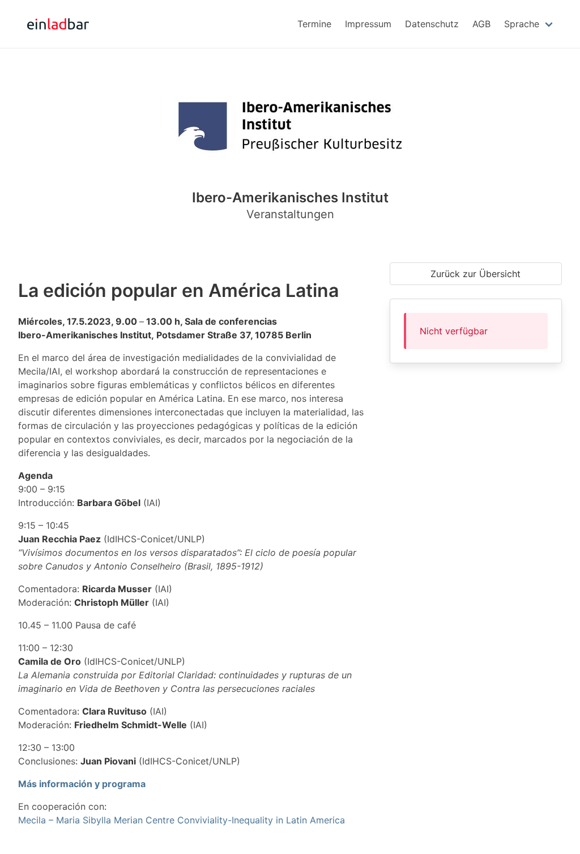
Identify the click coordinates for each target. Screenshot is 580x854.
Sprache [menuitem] (521, 23)
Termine (314, 23)
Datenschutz (432, 23)
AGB (481, 23)
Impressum (368, 23)
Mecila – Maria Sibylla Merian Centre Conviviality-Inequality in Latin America (181, 820)
